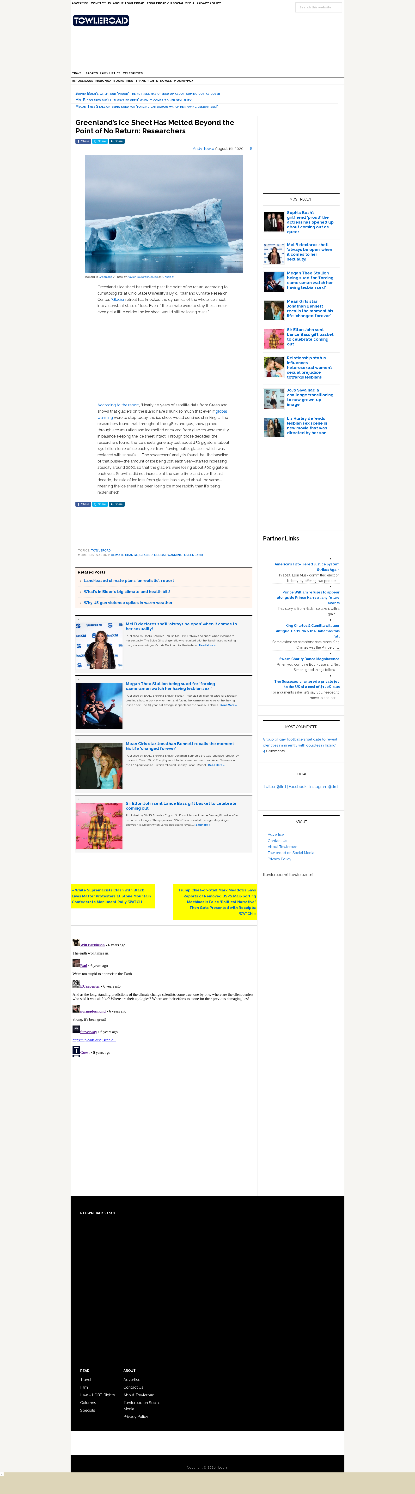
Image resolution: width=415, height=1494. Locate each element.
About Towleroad (283, 847)
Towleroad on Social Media (291, 853)
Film (84, 1387)
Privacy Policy (279, 859)
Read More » (207, 645)
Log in (223, 1467)
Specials (87, 1410)
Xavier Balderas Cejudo (143, 277)
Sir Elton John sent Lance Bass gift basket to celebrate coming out (310, 336)
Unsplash (168, 277)
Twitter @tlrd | (276, 786)
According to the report (118, 405)
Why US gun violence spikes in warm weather (128, 602)
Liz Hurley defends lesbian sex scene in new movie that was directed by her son (307, 425)
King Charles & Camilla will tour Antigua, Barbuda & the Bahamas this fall (308, 631)
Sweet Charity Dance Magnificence (309, 659)
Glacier (118, 299)
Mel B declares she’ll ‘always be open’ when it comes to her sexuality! (134, 100)
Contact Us (277, 841)
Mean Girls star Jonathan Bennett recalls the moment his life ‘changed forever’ (310, 308)
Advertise (276, 834)
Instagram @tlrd (323, 786)
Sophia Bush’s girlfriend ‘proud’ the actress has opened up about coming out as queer (147, 93)
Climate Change (124, 555)
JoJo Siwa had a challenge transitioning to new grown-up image (310, 397)
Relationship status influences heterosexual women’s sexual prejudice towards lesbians (310, 367)
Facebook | (299, 786)
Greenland (105, 277)
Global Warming (168, 555)
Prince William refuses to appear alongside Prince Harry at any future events (308, 597)
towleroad (101, 550)
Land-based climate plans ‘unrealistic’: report (129, 580)
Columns (88, 1402)
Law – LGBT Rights (97, 1395)
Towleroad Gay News (208, 20)
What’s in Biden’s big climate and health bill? (127, 591)
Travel (85, 1379)
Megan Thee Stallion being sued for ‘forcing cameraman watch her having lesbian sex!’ (146, 106)
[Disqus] (164, 997)
